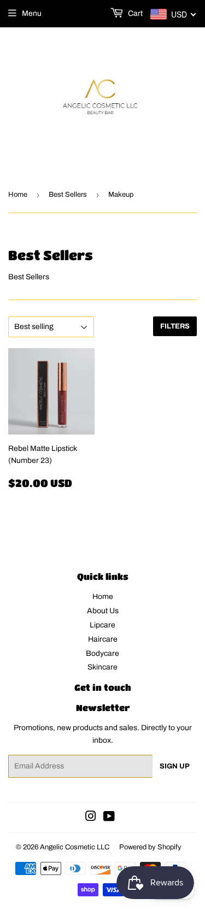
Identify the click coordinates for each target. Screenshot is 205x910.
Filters (175, 326)
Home (17, 194)
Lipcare (102, 625)
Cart (134, 13)
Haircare (103, 639)
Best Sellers (68, 194)
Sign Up (175, 766)
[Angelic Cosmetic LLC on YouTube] (109, 818)
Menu (32, 13)
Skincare (102, 667)
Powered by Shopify (150, 847)
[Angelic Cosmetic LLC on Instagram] (90, 818)
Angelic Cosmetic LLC (74, 847)
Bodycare (102, 653)
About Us (103, 611)
